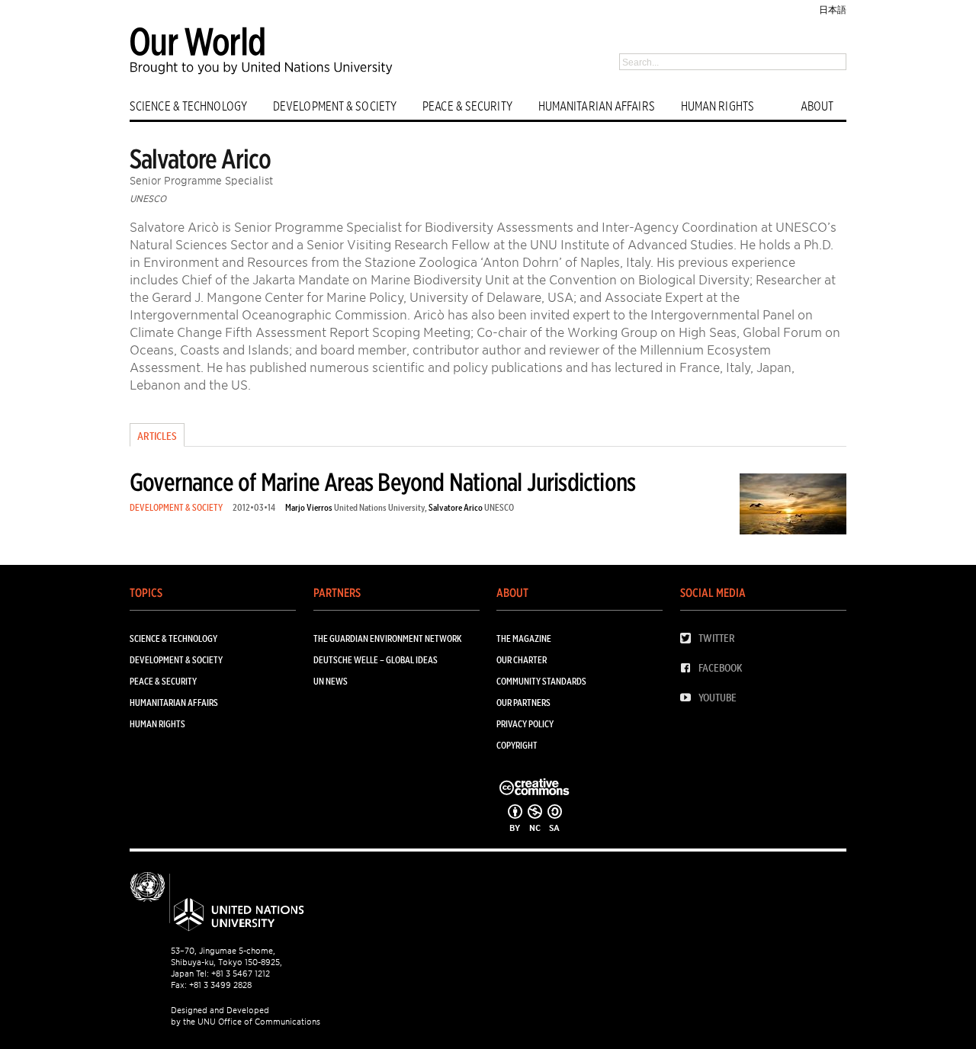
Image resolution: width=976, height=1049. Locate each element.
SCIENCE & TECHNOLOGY (188, 106)
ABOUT (817, 106)
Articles (157, 436)
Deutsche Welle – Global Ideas (375, 660)
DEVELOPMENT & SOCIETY (334, 106)
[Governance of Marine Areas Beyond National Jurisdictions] (793, 506)
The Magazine (523, 638)
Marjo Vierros (308, 507)
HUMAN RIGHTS (717, 106)
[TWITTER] (689, 638)
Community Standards (541, 681)
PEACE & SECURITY (467, 106)
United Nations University (379, 507)
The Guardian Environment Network (387, 638)
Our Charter (521, 660)
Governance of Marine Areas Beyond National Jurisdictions (382, 482)
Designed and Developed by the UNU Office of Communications (245, 1016)
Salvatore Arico (456, 507)
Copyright (517, 745)
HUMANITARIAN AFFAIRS (596, 106)
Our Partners (523, 702)
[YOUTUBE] (689, 698)
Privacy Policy (525, 724)
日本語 (832, 9)
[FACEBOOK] (689, 668)
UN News (330, 681)
